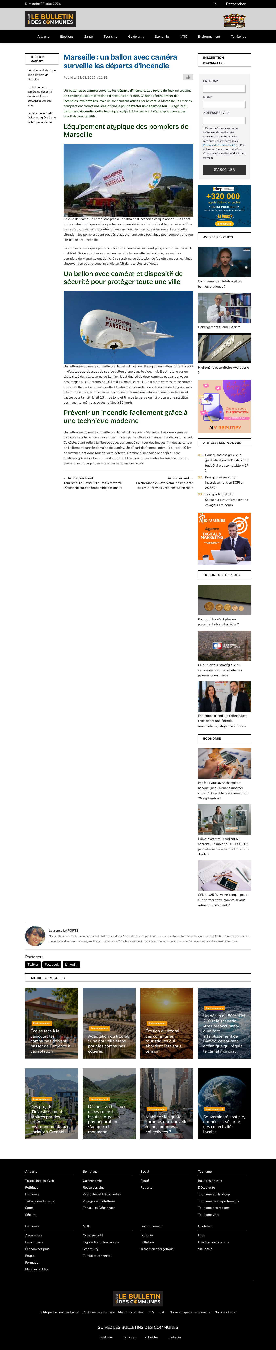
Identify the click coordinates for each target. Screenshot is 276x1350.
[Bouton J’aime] (188, 77)
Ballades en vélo (210, 1180)
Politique (31, 1187)
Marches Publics (37, 1269)
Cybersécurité (93, 1235)
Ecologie (146, 1235)
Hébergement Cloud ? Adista (219, 327)
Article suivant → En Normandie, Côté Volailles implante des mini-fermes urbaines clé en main (164, 483)
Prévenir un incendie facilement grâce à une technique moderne (41, 117)
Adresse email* (216, 113)
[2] (224, 406)
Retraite (146, 1187)
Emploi (30, 1256)
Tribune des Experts (39, 1201)
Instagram (129, 1337)
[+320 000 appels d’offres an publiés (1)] (224, 206)
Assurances (33, 1235)
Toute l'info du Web (39, 1180)
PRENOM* (210, 81)
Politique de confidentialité (59, 1312)
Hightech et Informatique (101, 1242)
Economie (162, 36)
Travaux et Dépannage (99, 1208)
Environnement (209, 36)
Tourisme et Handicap (214, 1194)
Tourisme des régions (214, 1208)
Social (144, 1171)
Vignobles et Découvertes (102, 1194)
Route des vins (93, 1187)
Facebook (52, 964)
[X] (215, 4)
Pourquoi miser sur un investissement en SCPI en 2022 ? (224, 482)
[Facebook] (203, 4)
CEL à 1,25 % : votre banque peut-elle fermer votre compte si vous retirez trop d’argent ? (223, 900)
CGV (150, 1312)
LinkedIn (71, 964)
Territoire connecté (97, 1256)
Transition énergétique (157, 1249)
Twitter (33, 964)
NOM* (207, 97)
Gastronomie (92, 1180)
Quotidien (205, 1226)
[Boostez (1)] (224, 539)
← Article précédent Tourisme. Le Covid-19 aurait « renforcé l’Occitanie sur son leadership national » (93, 483)
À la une (43, 36)
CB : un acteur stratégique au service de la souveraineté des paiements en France (220, 670)
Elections (67, 36)
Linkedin (174, 1337)
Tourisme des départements (218, 1201)
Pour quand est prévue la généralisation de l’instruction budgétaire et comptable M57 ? (227, 463)
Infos (201, 1235)
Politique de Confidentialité (219, 145)
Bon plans (90, 1171)
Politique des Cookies (98, 1312)
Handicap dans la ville (214, 1242)
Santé (88, 36)
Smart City (90, 1249)
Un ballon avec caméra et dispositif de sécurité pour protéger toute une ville (39, 96)
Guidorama (136, 36)
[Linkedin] (221, 4)
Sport (29, 1208)
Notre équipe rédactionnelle (190, 1312)
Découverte (206, 1187)
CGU (161, 1312)
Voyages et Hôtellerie (99, 1201)
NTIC (183, 36)
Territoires (238, 36)
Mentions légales (130, 1312)
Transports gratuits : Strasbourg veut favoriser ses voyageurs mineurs (226, 499)
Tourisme (110, 36)
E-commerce (34, 1242)
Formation (32, 1262)
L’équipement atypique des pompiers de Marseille (41, 74)
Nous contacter (226, 1312)
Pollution (147, 1242)
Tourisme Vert (208, 1215)
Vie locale (205, 1249)
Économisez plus (37, 1249)
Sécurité (31, 1215)
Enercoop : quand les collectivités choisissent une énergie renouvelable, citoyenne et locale (222, 721)
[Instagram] (209, 4)
